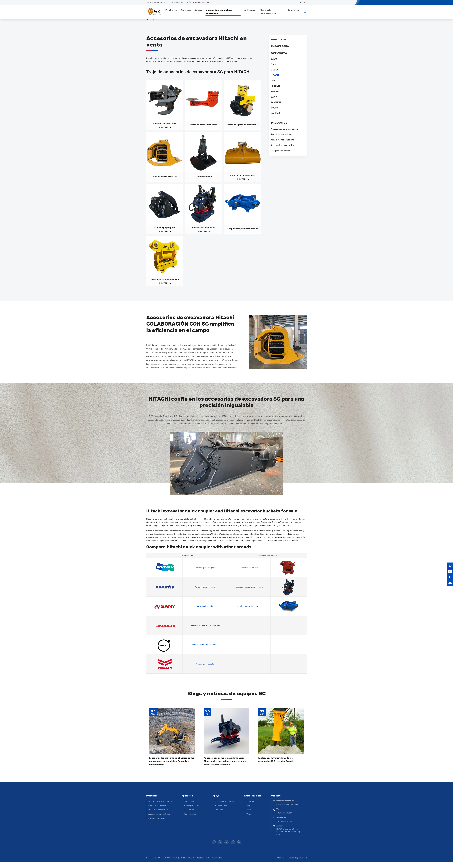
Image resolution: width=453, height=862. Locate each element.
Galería (249, 810)
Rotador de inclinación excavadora (203, 229)
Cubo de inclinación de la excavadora (242, 177)
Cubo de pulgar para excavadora (164, 229)
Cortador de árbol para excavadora (164, 125)
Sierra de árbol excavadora (203, 124)
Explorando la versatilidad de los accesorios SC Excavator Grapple (276, 759)
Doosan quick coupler (205, 568)
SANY (274, 97)
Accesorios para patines (283, 145)
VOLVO (274, 107)
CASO (274, 59)
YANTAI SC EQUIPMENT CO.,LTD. (181, 858)
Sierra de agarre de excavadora (243, 124)
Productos (171, 10)
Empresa (186, 10)
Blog (248, 805)
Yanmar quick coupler (205, 664)
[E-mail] (450, 571)
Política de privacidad (297, 858)
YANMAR (275, 113)
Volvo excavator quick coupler (205, 644)
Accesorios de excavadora (284, 129)
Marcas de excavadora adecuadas (219, 12)
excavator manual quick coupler (249, 587)
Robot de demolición (281, 134)
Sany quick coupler (205, 606)
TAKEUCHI (276, 102)
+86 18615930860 (284, 821)
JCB (273, 80)
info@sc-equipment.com (198, 2)
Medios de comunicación (268, 12)
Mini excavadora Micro (282, 139)
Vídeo (248, 814)
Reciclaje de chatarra (193, 805)
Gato (273, 64)
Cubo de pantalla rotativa (165, 176)
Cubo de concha (204, 176)
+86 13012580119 (157, 2)
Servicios (219, 810)
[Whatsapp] (450, 565)
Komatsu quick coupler (205, 587)
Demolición (189, 801)
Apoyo (198, 10)
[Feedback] (450, 583)
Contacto (293, 10)
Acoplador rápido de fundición (242, 228)
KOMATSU (276, 91)
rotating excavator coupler (249, 606)
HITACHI (275, 75)
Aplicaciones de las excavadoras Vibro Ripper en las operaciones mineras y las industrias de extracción (225, 761)
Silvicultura (189, 810)
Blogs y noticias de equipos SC (226, 693)
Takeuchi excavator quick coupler (205, 625)
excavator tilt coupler (248, 568)
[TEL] (450, 577)
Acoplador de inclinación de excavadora (165, 281)
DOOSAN (275, 69)
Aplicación (250, 10)
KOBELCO (276, 86)
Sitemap (280, 858)
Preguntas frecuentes (224, 801)
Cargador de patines (281, 150)
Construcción (190, 814)
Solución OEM (221, 805)
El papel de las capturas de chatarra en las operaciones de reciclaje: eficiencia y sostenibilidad (171, 761)
